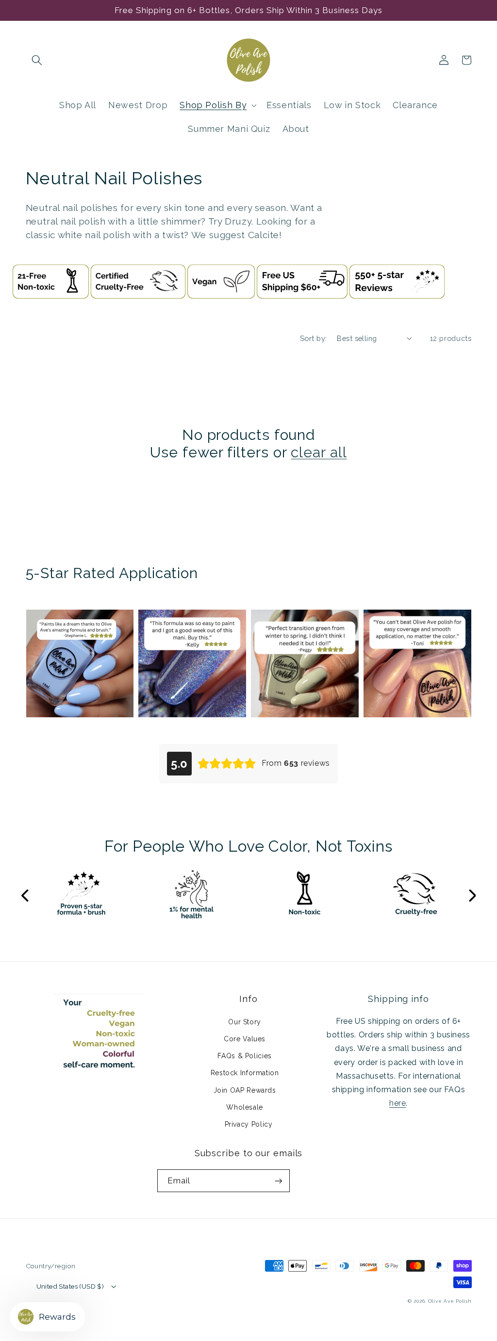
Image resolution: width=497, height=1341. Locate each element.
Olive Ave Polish (450, 1301)
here (397, 1103)
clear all (319, 452)
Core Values (244, 1039)
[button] (37, 60)
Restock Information (245, 1073)
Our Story (244, 1022)
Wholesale (244, 1107)
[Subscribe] (278, 1181)
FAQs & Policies (244, 1056)
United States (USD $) (70, 1286)
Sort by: (313, 338)
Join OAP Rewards (245, 1090)
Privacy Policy (249, 1124)
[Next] (471, 896)
